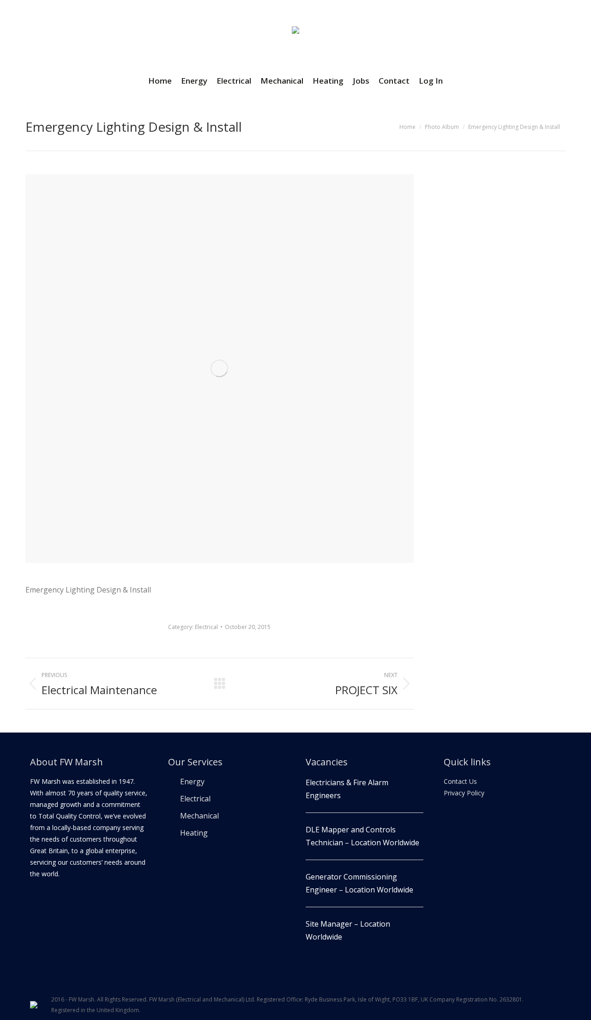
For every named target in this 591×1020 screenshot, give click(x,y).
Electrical (206, 627)
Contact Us (460, 781)
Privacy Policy (464, 792)
